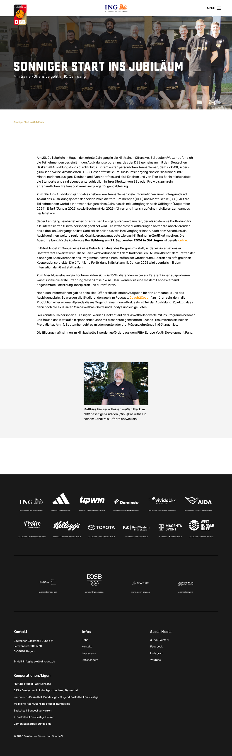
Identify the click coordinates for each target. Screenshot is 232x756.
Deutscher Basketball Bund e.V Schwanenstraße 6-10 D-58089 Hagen (33, 646)
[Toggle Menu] (214, 8)
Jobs (85, 640)
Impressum (89, 653)
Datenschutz (90, 660)
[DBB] (20, 15)
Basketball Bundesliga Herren (32, 710)
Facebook (156, 646)
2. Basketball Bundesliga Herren (34, 717)
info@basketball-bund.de (39, 661)
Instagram (156, 653)
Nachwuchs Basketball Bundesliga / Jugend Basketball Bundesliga (56, 697)
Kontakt (87, 646)
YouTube (155, 660)
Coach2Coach (140, 298)
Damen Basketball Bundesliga (32, 723)
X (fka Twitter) (159, 640)
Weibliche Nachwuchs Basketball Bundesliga (42, 703)
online (182, 240)
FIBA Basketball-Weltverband (32, 683)
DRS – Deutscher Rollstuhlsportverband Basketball (46, 690)
